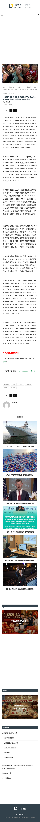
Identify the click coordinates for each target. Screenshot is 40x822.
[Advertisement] (20, 38)
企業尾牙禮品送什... (20, 621)
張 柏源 (8, 102)
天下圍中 (20, 87)
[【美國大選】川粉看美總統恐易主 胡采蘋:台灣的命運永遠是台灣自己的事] (20, 574)
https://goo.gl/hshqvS (26, 371)
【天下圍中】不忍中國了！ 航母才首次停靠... (20, 446)
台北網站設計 (20, 814)
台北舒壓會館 (11, 748)
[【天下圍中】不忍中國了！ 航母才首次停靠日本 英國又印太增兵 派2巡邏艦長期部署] (20, 432)
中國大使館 (6, 384)
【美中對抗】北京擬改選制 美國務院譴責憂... (20, 503)
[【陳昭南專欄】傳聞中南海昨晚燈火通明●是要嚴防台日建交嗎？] (20, 546)
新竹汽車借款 (6, 768)
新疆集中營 (28, 384)
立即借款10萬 (6, 773)
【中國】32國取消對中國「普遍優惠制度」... (20, 475)
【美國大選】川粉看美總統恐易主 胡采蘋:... (20, 589)
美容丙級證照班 (9, 738)
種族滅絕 (6, 387)
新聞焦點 (11, 87)
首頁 (4, 87)
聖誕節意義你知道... (20, 705)
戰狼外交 (21, 384)
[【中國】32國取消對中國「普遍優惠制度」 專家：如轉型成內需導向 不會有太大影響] (20, 460)
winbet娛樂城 (8, 757)
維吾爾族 (13, 387)
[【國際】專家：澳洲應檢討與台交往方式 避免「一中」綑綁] (20, 517)
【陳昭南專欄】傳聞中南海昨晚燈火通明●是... (20, 560)
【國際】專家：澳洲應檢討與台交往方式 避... (20, 532)
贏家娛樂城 (7, 753)
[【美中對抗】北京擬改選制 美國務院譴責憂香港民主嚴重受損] (20, 489)
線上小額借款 (6, 778)
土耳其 (13, 384)
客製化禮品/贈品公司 (11, 743)
